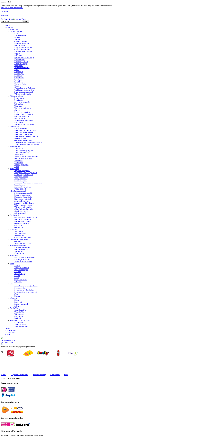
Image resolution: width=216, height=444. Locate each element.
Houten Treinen (20, 45)
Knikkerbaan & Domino (23, 52)
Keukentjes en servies (22, 260)
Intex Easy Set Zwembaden (24, 132)
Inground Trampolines (22, 171)
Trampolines (14, 169)
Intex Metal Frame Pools (23, 134)
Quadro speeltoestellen (22, 223)
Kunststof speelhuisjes (22, 247)
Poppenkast (18, 72)
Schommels (14, 229)
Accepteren (5, 11)
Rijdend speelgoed (16, 96)
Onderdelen (18, 227)
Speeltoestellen (15, 215)
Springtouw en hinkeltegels (24, 203)
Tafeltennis (18, 282)
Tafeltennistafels (20, 314)
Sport (12, 264)
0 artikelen (8, 341)
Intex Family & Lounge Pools (25, 130)
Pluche (16, 70)
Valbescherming (20, 324)
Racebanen (18, 76)
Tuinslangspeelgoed (21, 165)
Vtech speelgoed (20, 35)
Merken (3, 375)
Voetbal (17, 266)
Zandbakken (18, 148)
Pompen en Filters (20, 138)
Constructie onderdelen (22, 237)
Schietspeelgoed (20, 213)
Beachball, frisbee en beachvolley (26, 292)
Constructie (18, 225)
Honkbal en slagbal (21, 270)
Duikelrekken (19, 235)
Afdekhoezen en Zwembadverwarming (28, 142)
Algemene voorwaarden (19, 375)
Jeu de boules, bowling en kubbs (26, 286)
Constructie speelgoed (22, 49)
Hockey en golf (19, 274)
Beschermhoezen (20, 181)
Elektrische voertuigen (22, 112)
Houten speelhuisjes (21, 249)
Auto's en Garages (20, 64)
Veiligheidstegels (20, 189)
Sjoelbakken (18, 316)
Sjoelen (17, 296)
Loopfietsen (18, 100)
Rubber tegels (19, 322)
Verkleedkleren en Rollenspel (24, 88)
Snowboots (18, 302)
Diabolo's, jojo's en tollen (23, 197)
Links (66, 375)
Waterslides (18, 161)
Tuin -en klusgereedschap (23, 205)
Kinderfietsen (19, 122)
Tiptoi (16, 86)
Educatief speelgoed (21, 43)
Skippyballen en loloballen (23, 209)
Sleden (16, 300)
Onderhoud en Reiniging (23, 140)
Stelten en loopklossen (22, 195)
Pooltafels (17, 318)
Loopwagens (19, 98)
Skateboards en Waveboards (24, 124)
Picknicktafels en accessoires (24, 258)
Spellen (17, 39)
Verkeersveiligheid (21, 326)
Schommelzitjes (20, 233)
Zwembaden (14, 126)
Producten (9, 27)
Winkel (7, 328)
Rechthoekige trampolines (23, 175)
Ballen (16, 278)
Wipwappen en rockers (22, 243)
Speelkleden (18, 82)
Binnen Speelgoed (16, 31)
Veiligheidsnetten (20, 179)
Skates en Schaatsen (21, 116)
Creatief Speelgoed (21, 41)
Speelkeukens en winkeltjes (24, 58)
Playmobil (18, 56)
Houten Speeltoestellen (22, 219)
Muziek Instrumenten (21, 68)
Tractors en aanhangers (22, 108)
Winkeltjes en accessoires (23, 262)
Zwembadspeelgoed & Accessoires (26, 144)
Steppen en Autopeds (21, 102)
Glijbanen (17, 241)
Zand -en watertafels (21, 152)
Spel (11, 284)
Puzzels (17, 37)
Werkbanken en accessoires (24, 90)
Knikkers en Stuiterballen (23, 199)
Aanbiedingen (10, 332)
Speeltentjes (18, 251)
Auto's (16, 167)
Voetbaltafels (19, 312)
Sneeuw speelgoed (21, 304)
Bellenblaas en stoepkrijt (23, 193)
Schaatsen (17, 306)
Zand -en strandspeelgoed (23, 92)
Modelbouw (18, 66)
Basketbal (17, 272)
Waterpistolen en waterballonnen (26, 157)
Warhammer (14, 29)
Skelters (17, 110)
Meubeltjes (14, 256)
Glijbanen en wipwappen (19, 239)
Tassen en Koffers (20, 84)
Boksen (17, 276)
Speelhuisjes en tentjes (18, 245)
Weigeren (4, 15)
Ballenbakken (19, 253)
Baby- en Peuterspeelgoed (23, 47)
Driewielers (18, 104)
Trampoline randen (21, 177)
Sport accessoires (20, 280)
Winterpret (13, 298)
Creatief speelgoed (21, 211)
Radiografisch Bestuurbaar (23, 114)
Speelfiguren (18, 80)
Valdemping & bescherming (20, 320)
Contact (8, 334)
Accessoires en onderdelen (23, 120)
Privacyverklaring (39, 375)
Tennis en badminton (21, 268)
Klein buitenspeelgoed (18, 191)
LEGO (16, 33)
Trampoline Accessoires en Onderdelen (28, 183)
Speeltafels (14, 308)
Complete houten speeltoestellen (25, 217)
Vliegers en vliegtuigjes (22, 94)
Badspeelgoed (19, 74)
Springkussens (19, 185)
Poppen (17, 54)
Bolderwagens (19, 118)
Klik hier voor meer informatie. (12, 8)
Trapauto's (18, 106)
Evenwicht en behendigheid (24, 290)
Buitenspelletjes (20, 288)
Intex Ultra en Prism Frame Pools (26, 136)
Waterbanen (18, 155)
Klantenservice (10, 330)
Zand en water (15, 146)
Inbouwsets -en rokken (22, 187)
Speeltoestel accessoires (22, 221)
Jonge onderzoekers (21, 201)
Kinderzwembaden (21, 128)
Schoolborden (19, 78)
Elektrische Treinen (21, 62)
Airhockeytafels (20, 310)
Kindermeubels (19, 60)
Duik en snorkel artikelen (23, 159)
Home (7, 25)
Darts (16, 294)
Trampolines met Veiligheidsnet (25, 173)
